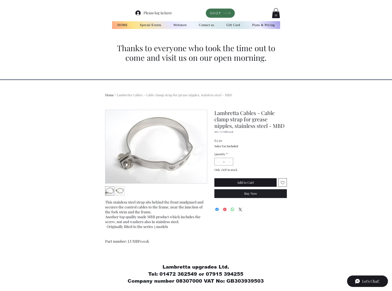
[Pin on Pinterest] (224, 209)
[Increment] (230, 161)
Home (109, 95)
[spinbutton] (223, 161)
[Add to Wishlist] (282, 182)
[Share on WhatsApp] (232, 209)
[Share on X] (240, 209)
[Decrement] (217, 161)
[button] (276, 13)
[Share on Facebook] (217, 209)
